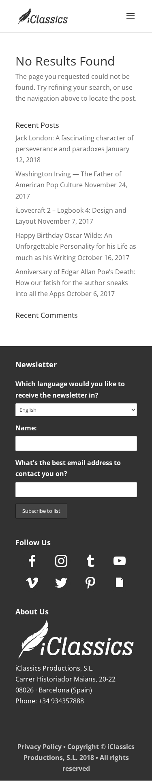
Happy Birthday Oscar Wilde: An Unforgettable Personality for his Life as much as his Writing (75, 246)
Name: (26, 427)
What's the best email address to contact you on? (68, 468)
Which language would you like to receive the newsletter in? (70, 389)
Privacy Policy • (42, 746)
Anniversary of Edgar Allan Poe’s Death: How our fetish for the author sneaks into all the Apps (75, 282)
